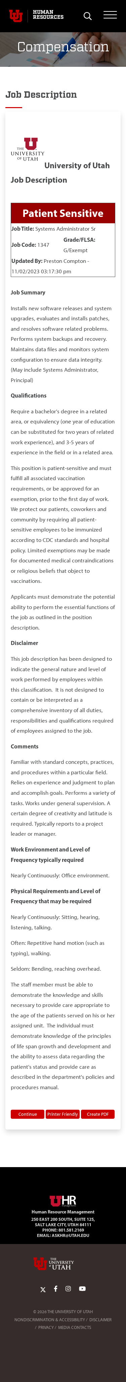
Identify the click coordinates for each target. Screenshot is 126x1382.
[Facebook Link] (55, 1289)
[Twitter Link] (43, 1289)
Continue (27, 1114)
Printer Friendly (62, 1114)
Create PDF (98, 1114)
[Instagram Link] (68, 1289)
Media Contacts (74, 1327)
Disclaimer (100, 1319)
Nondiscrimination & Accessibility (49, 1319)
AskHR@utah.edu (70, 1235)
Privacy (46, 1327)
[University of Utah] (63, 1263)
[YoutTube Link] (82, 1289)
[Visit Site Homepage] (63, 1200)
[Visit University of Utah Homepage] (16, 16)
